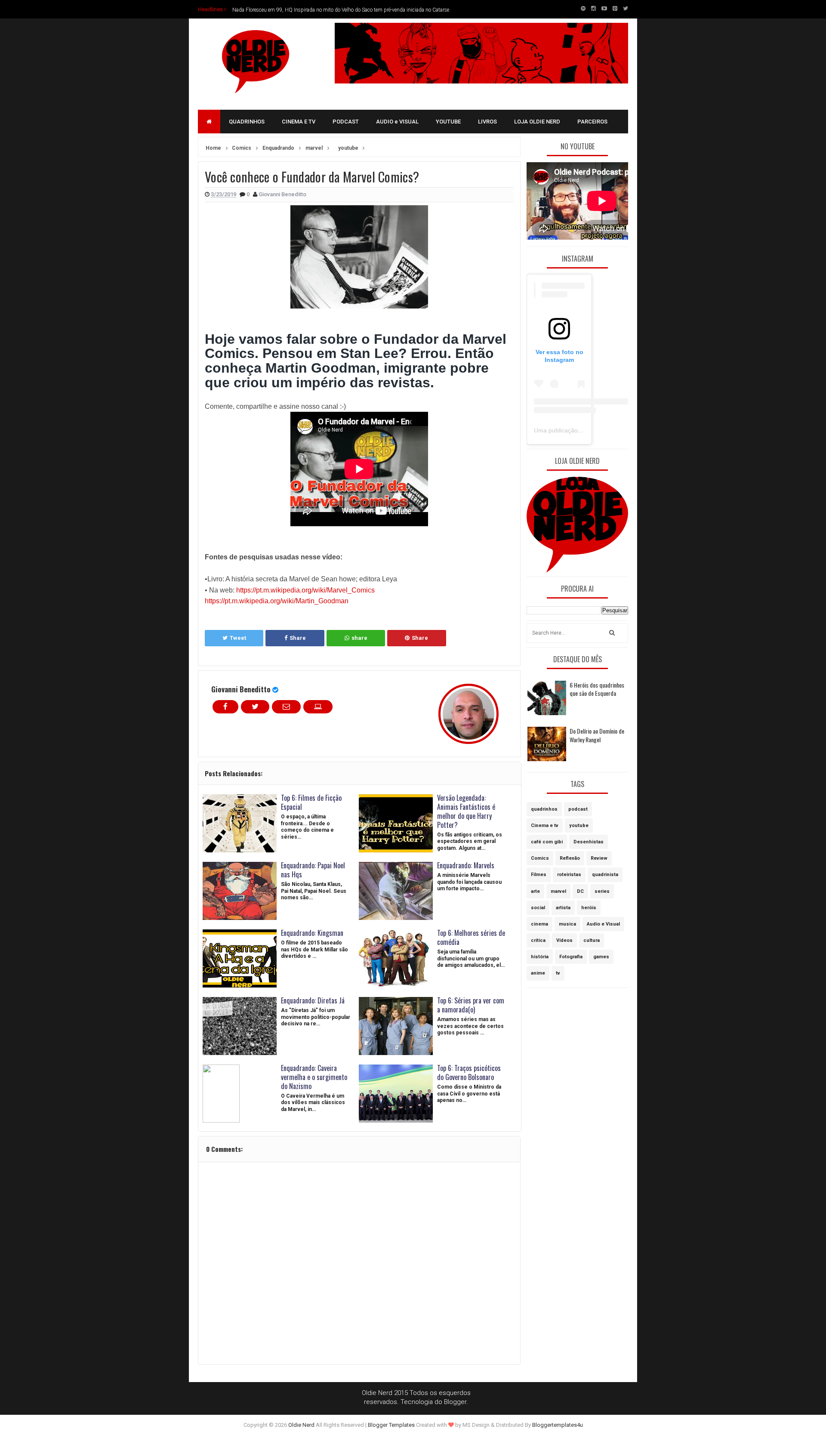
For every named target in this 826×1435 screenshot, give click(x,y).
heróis (588, 907)
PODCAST (346, 121)
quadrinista (605, 874)
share (359, 638)
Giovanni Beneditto (241, 689)
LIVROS (487, 121)
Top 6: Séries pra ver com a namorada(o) (470, 1005)
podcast (578, 809)
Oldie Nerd (301, 1425)
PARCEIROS (592, 121)
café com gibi (547, 842)
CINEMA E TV (298, 121)
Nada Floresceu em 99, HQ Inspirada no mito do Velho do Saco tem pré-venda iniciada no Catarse (340, 9)
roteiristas (569, 874)
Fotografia (571, 957)
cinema (539, 924)
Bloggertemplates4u (557, 1425)
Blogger (455, 1402)
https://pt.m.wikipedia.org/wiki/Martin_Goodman (276, 601)
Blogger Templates (391, 1425)
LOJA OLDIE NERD (537, 121)
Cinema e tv (544, 825)
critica (538, 940)
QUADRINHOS (247, 121)
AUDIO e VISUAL (397, 121)
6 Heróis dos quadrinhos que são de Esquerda (597, 689)
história (540, 957)
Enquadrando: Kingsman (312, 933)
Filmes (538, 874)
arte (535, 891)
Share (298, 638)
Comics (540, 858)
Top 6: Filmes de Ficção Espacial (311, 802)
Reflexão (570, 858)
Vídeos (564, 940)
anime (538, 973)
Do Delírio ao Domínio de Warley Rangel (597, 735)
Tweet (238, 638)
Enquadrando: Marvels (465, 865)
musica (567, 924)
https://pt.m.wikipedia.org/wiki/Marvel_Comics (305, 590)
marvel (558, 891)
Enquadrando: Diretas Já (313, 1000)
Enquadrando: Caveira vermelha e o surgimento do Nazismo (314, 1077)
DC (580, 891)
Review (599, 858)
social (538, 907)
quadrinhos (544, 809)
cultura (591, 940)
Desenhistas (588, 842)
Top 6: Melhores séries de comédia (471, 937)
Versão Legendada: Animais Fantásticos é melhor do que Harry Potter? (466, 811)
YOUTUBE (448, 121)
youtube (579, 825)
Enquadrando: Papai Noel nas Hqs (313, 870)
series (602, 891)
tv (558, 973)
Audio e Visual (603, 924)
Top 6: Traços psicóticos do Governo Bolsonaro (469, 1072)
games (601, 957)
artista (563, 907)
